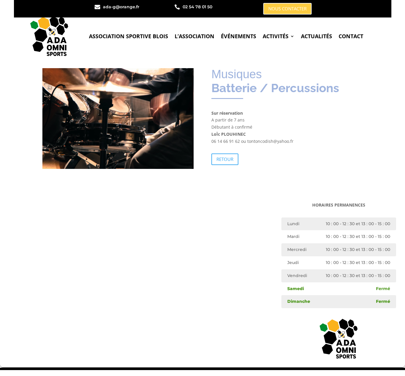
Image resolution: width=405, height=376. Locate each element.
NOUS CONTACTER (287, 9)
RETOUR (224, 159)
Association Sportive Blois (128, 36)
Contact (351, 36)
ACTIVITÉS (275, 36)
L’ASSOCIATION (194, 36)
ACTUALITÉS (316, 36)
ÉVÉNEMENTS (238, 36)
